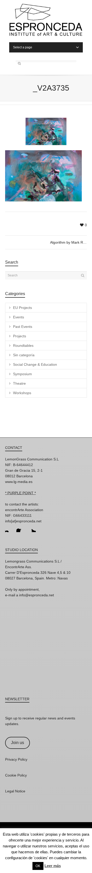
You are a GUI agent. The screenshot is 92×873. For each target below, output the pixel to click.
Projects (19, 336)
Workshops (22, 393)
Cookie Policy (16, 775)
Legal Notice (15, 791)
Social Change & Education (35, 364)
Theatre (19, 383)
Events (18, 317)
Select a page (22, 47)
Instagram (9, 528)
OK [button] (38, 866)
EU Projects (22, 308)
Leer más (52, 866)
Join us (17, 742)
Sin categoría (23, 355)
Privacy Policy (16, 759)
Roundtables (23, 345)
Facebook (20, 528)
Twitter (32, 528)
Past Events (22, 327)
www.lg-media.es (18, 482)
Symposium (22, 374)
